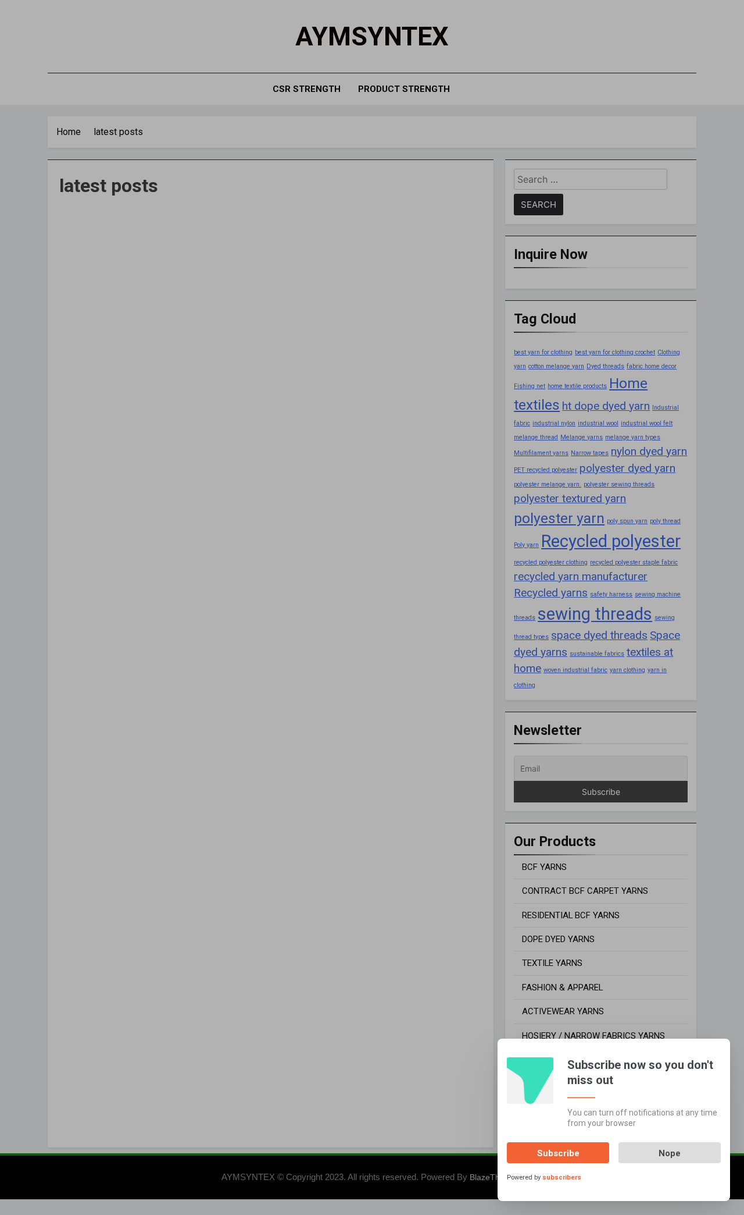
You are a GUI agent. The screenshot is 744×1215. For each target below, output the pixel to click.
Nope (670, 1153)
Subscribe (558, 1153)
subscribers (561, 1177)
